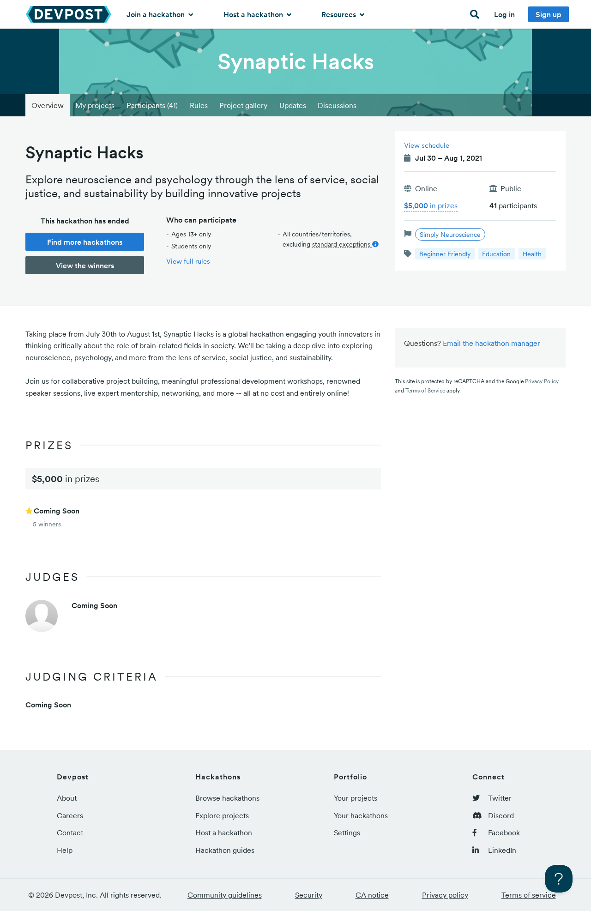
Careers (70, 815)
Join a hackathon (157, 14)
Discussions (337, 105)
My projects (95, 105)
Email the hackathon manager (491, 343)
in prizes (431, 205)
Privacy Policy (542, 381)
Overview (47, 105)
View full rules (188, 261)
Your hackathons (361, 815)
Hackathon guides (224, 850)
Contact (70, 832)
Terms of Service (425, 390)
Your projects (355, 797)
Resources (339, 14)
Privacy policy (445, 894)
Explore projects (222, 815)
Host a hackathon (254, 14)
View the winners (85, 265)
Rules (199, 105)
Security (308, 894)
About (67, 797)
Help (64, 850)
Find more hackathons (84, 242)
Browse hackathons (227, 797)
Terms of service (528, 894)
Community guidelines (224, 894)
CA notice (372, 894)
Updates (292, 105)
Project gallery (243, 105)
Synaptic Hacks (295, 61)
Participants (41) (152, 105)
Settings (347, 832)
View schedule (426, 145)
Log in (504, 14)
